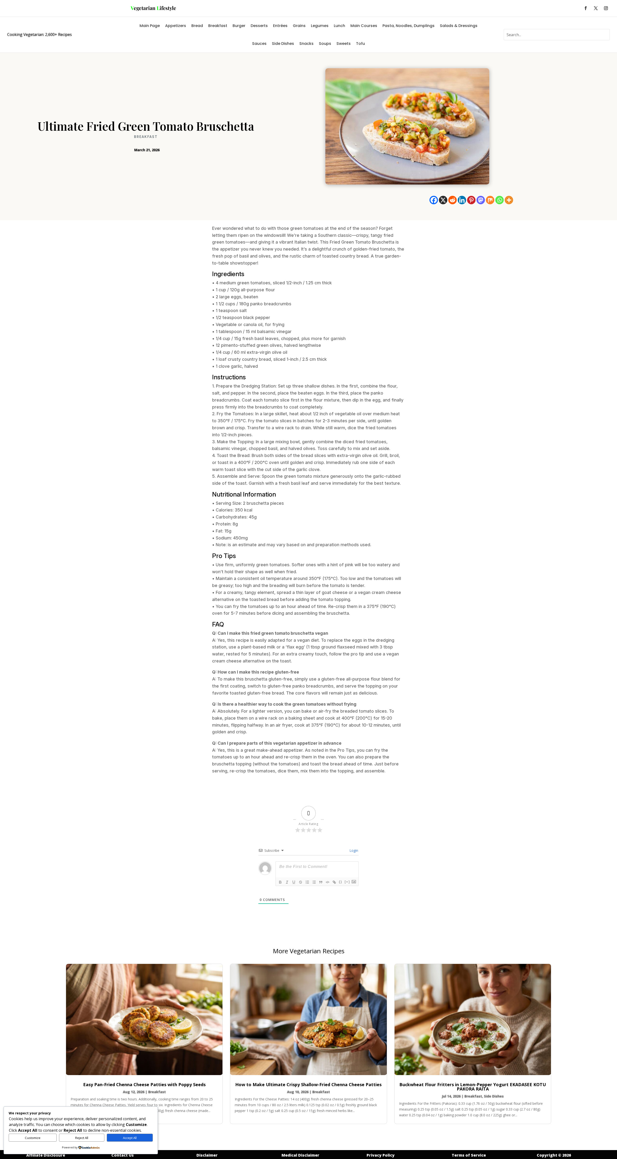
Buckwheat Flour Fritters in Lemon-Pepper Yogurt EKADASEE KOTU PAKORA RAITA (472, 1087)
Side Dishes (283, 43)
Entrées (280, 25)
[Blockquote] (320, 882)
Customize (32, 1138)
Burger (239, 25)
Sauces (259, 43)
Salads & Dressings (458, 25)
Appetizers (175, 25)
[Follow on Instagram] (606, 8)
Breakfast (217, 25)
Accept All (130, 1138)
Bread (197, 25)
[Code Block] (327, 882)
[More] (509, 200)
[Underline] (293, 882)
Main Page (150, 25)
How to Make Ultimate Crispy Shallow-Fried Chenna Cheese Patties (308, 1084)
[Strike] (300, 882)
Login (353, 850)
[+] (347, 882)
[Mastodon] (480, 200)
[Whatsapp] (499, 200)
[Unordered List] (314, 882)
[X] (443, 200)
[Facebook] (433, 200)
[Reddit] (452, 200)
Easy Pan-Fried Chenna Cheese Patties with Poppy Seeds (144, 1084)
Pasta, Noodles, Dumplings (408, 25)
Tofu (360, 43)
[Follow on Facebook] (586, 8)
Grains (299, 25)
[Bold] (280, 882)
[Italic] (287, 882)
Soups (325, 43)
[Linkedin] (462, 200)
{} (340, 882)
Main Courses (363, 25)
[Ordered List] (307, 882)
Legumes (320, 25)
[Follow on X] (596, 8)
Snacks (306, 43)
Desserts (259, 25)
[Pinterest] (471, 200)
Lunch (339, 25)
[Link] (334, 882)
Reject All (81, 1138)
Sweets (343, 43)
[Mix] (490, 200)
